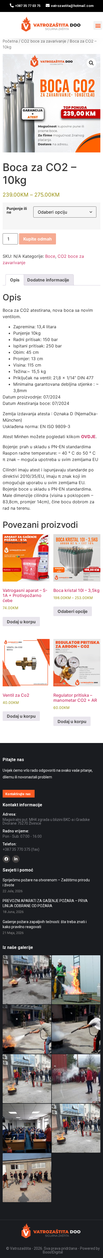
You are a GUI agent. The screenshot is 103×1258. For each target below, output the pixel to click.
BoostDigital (53, 1252)
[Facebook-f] (6, 859)
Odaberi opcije (73, 611)
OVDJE (88, 436)
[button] (97, 25)
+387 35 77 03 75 (27, 6)
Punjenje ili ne (17, 210)
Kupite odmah (37, 239)
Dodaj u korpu (21, 621)
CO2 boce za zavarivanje (43, 41)
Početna (10, 41)
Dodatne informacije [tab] (48, 280)
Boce (50, 256)
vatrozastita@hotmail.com (72, 6)
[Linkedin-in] (16, 859)
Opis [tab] (15, 280)
